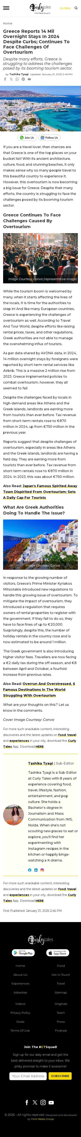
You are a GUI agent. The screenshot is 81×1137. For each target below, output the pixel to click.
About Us (20, 975)
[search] (76, 8)
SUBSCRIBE (60, 1076)
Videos (20, 1004)
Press (61, 1022)
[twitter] (11, 79)
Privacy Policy (20, 1013)
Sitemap (61, 992)
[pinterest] (23, 79)
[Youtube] (51, 1102)
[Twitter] (34, 1103)
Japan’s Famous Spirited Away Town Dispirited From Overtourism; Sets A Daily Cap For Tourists (40, 492)
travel (71, 735)
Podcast (61, 1031)
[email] (29, 79)
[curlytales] (40, 944)
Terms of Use (20, 1031)
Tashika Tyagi (19, 74)
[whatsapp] (17, 79)
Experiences (20, 984)
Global (65, 8)
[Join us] (28, 138)
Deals (20, 1022)
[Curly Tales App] (23, 953)
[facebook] (5, 79)
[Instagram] (42, 1103)
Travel (61, 984)
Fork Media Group (42, 1119)
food (62, 735)
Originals (61, 1004)
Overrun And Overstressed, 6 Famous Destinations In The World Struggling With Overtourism (39, 689)
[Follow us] (51, 138)
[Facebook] (26, 1103)
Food (61, 966)
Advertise (20, 992)
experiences (19, 741)
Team (61, 1013)
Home (7, 23)
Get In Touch (61, 975)
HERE (40, 746)
